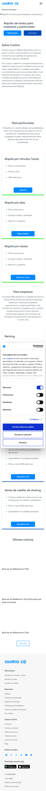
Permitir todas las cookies (23, 427)
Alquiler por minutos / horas (15, 675)
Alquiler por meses (11, 683)
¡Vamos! (23, 190)
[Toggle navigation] (41, 3)
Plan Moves (9, 713)
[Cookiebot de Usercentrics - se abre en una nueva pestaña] (33, 346)
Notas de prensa (11, 732)
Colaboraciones (11, 736)
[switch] (40, 395)
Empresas (32, 33)
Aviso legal (9, 778)
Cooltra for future (11, 740)
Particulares (12, 33)
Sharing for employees (13, 698)
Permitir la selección (23, 435)
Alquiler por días (11, 679)
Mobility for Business (12, 702)
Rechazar (23, 443)
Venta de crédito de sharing (15, 709)
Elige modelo (23, 234)
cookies (9, 358)
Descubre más (23, 477)
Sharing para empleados (14, 706)
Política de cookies (12, 786)
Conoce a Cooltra (11, 728)
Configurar (34, 419)
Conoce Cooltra (9, 9)
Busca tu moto (23, 277)
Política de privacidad (13, 782)
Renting (7, 694)
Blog (6, 744)
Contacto (8, 724)
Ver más (23, 643)
